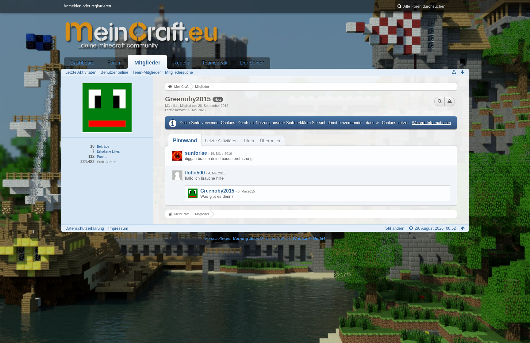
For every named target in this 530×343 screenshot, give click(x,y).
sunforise (196, 153)
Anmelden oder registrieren (87, 6)
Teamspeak (214, 62)
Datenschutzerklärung (84, 228)
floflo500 (195, 172)
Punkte (102, 156)
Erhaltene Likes (108, 151)
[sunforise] (177, 155)
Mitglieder (147, 63)
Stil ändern (394, 228)
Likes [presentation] (249, 140)
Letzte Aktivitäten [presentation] (221, 140)
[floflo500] (177, 175)
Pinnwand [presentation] (185, 140)
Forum (114, 62)
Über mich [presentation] (270, 140)
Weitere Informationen (431, 122)
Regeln (181, 62)
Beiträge (103, 146)
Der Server (252, 62)
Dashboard (82, 62)
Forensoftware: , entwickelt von (265, 238)
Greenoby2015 (217, 190)
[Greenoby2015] (192, 193)
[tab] (185, 140)
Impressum (118, 228)
